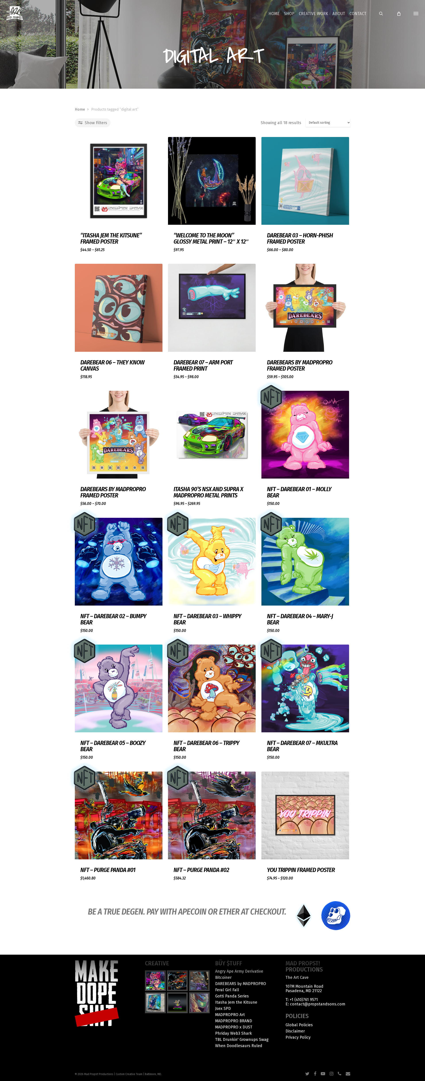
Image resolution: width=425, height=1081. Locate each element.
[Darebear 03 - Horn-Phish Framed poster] (305, 181)
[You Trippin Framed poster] (305, 815)
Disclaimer (295, 1031)
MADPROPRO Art (230, 1015)
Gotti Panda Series (232, 996)
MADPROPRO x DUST (233, 1027)
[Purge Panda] (177, 980)
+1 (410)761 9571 (304, 999)
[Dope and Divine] (199, 1002)
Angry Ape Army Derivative (239, 971)
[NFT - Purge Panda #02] (212, 815)
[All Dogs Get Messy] (155, 1002)
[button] (416, 13)
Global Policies (299, 1025)
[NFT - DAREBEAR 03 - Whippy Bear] (212, 562)
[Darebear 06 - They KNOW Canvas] (118, 308)
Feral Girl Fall (227, 990)
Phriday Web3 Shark (233, 1033)
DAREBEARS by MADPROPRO (240, 983)
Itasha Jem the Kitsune (236, 1002)
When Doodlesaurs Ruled (238, 1046)
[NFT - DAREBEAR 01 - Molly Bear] (305, 435)
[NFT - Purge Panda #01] (118, 815)
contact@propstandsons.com (317, 1004)
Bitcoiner (223, 977)
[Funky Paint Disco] (199, 980)
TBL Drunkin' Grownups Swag (242, 1039)
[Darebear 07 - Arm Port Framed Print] (212, 308)
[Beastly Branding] (177, 1002)
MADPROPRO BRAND (233, 1021)
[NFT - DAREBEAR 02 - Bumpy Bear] (118, 562)
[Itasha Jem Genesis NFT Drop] (155, 980)
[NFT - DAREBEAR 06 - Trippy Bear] (212, 688)
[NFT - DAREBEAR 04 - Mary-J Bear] (305, 562)
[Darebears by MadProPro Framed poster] (305, 308)
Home (80, 109)
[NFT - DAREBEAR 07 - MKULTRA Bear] (305, 688)
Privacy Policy (298, 1037)
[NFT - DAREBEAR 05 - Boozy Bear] (118, 688)
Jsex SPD (223, 1008)
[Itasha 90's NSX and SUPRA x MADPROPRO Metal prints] (212, 435)
